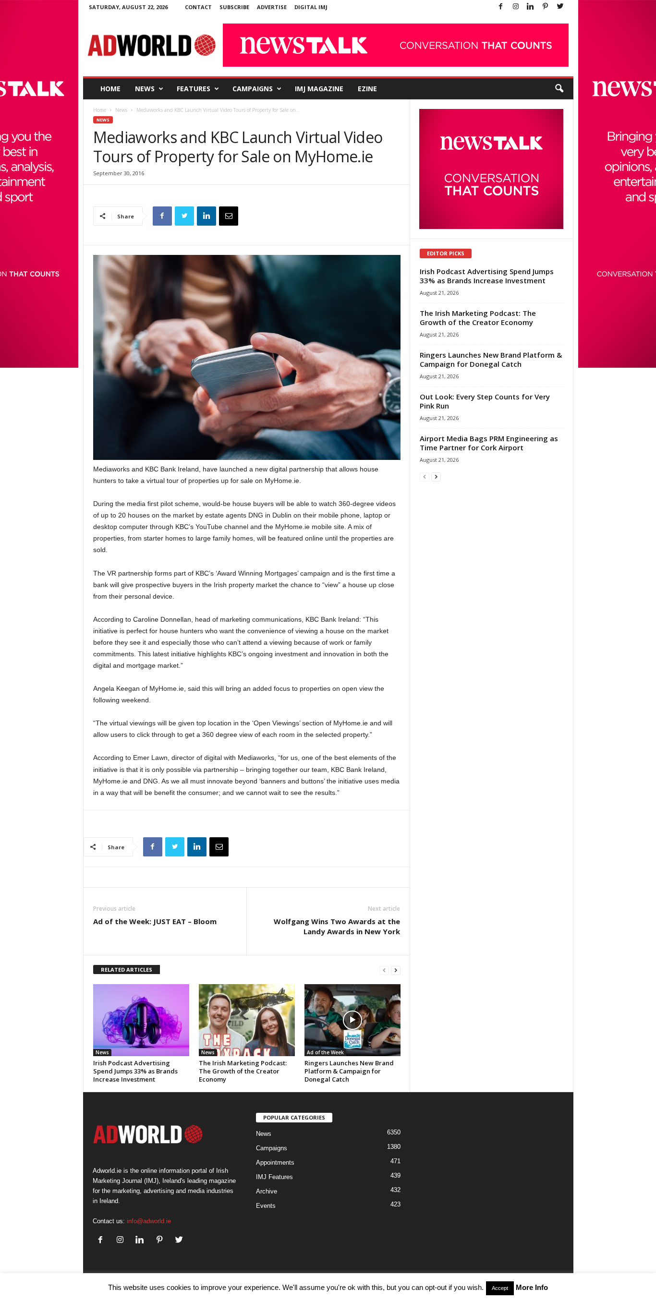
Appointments (275, 1162)
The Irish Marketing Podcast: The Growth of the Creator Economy (243, 1071)
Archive (266, 1191)
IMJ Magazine (319, 88)
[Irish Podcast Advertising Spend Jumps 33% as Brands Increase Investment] (141, 1020)
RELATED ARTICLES (126, 969)
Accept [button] (500, 1288)
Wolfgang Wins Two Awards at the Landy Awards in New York (337, 926)
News (145, 88)
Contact (198, 7)
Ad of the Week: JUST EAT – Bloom (155, 921)
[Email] (228, 216)
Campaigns (252, 88)
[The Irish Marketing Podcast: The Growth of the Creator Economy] (247, 1020)
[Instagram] (516, 7)
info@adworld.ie (149, 1221)
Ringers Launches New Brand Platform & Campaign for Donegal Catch (349, 1071)
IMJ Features (274, 1177)
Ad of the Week (325, 1052)
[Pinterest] (545, 7)
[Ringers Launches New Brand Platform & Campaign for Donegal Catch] (352, 1020)
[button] (559, 88)
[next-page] (396, 970)
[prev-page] (384, 970)
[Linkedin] (530, 7)
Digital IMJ (311, 7)
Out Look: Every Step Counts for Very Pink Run (485, 401)
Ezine (367, 88)
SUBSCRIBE (234, 7)
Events (266, 1205)
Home (110, 88)
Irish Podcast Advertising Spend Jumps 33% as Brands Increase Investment (135, 1071)
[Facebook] (501, 7)
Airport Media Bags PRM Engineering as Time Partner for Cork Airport (489, 443)
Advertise (272, 7)
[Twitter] (560, 7)
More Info (532, 1287)
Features (193, 88)
